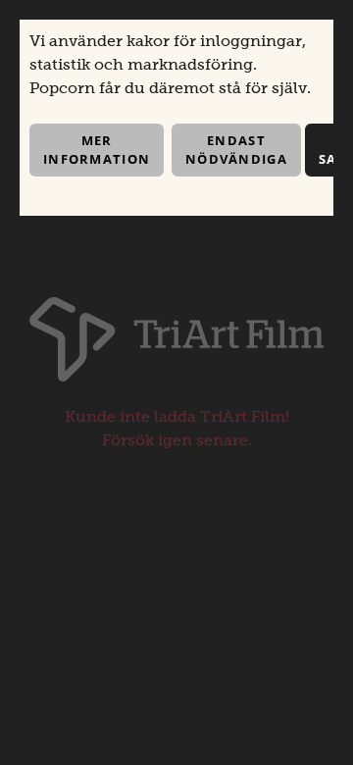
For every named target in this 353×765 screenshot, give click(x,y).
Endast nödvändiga (236, 149)
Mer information (96, 149)
